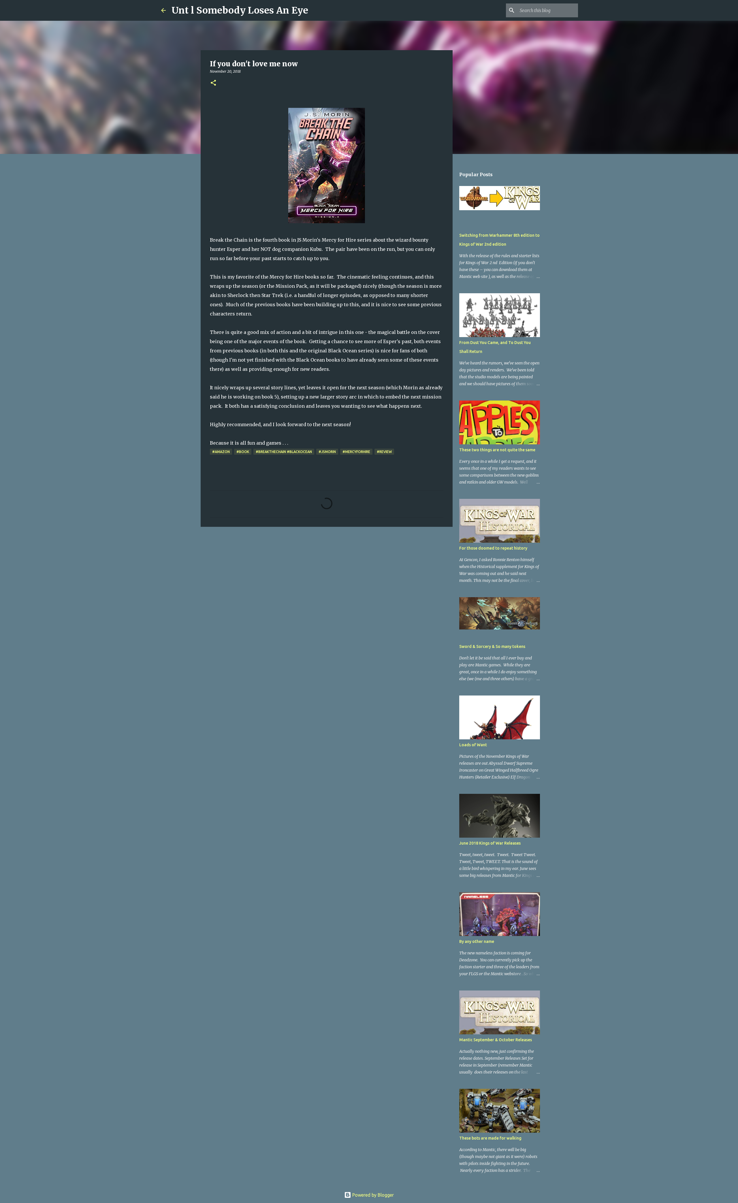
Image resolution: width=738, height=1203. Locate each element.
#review (384, 452)
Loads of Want (473, 745)
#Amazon (221, 452)
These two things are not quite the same (497, 450)
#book (242, 452)
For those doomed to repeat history (493, 548)
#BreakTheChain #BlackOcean (284, 452)
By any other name (476, 941)
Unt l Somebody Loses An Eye (240, 10)
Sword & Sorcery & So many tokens (492, 646)
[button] (213, 83)
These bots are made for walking (490, 1138)
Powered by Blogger (372, 1195)
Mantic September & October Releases (495, 1039)
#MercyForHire (356, 452)
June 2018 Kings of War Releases (490, 843)
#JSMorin (327, 452)
